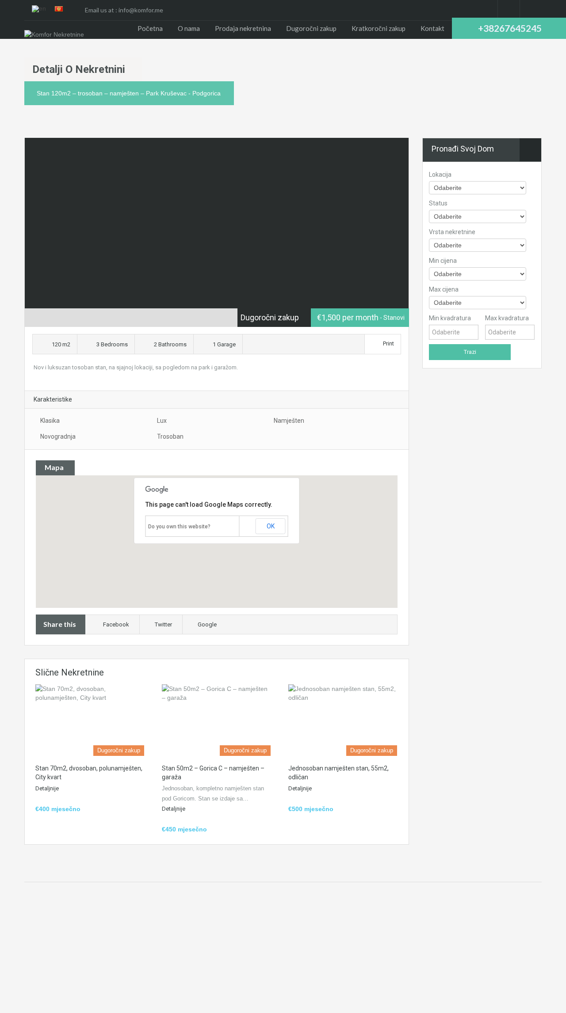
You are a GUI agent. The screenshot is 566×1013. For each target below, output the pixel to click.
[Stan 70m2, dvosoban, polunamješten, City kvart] (89, 720)
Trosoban (170, 436)
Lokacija (440, 174)
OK (271, 526)
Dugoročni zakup (311, 28)
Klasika (50, 420)
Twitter (163, 624)
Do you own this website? (179, 527)
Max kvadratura (507, 318)
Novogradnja (58, 436)
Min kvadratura (450, 318)
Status (438, 203)
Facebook (116, 624)
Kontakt (432, 28)
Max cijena (444, 289)
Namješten (289, 420)
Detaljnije (47, 788)
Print (388, 343)
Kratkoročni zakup (378, 28)
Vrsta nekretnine (452, 231)
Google (207, 624)
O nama (189, 28)
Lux (162, 420)
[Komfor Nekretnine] (54, 34)
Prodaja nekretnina (243, 28)
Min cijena (443, 260)
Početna (150, 28)
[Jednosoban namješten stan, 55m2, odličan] (342, 720)
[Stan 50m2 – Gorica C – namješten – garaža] (216, 720)
